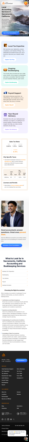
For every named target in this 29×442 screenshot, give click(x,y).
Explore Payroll (9, 105)
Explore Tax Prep (9, 59)
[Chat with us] (26, 439)
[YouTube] (11, 419)
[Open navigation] (25, 3)
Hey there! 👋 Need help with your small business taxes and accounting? (17, 433)
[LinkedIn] (8, 419)
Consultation (20, 360)
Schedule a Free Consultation (11, 245)
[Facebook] (2, 419)
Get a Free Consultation (10, 33)
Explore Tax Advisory (11, 129)
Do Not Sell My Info (19, 425)
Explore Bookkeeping (11, 82)
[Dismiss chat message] (27, 435)
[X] (14, 419)
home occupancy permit (17, 185)
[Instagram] (5, 419)
